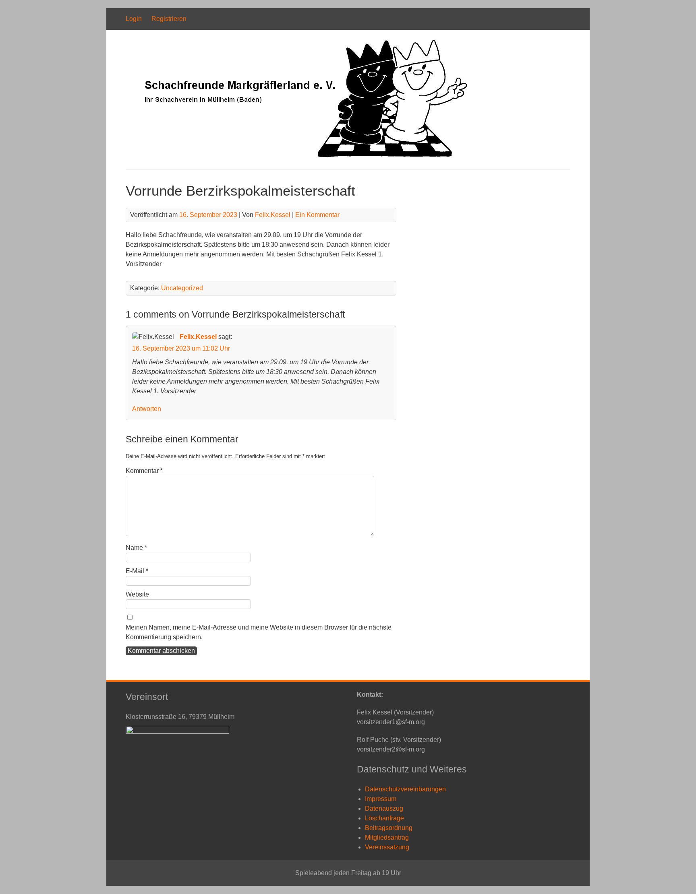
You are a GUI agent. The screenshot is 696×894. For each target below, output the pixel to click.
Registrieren (168, 18)
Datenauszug (384, 808)
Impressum (380, 798)
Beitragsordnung (388, 827)
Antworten (146, 408)
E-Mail (137, 571)
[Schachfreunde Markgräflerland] (297, 156)
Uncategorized (182, 288)
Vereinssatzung (387, 847)
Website (137, 594)
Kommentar (144, 470)
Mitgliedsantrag (387, 837)
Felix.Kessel (272, 214)
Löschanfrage (384, 818)
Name (136, 547)
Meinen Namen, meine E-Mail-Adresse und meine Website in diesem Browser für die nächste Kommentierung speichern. (259, 632)
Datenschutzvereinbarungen (405, 789)
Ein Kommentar (317, 214)
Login (134, 18)
